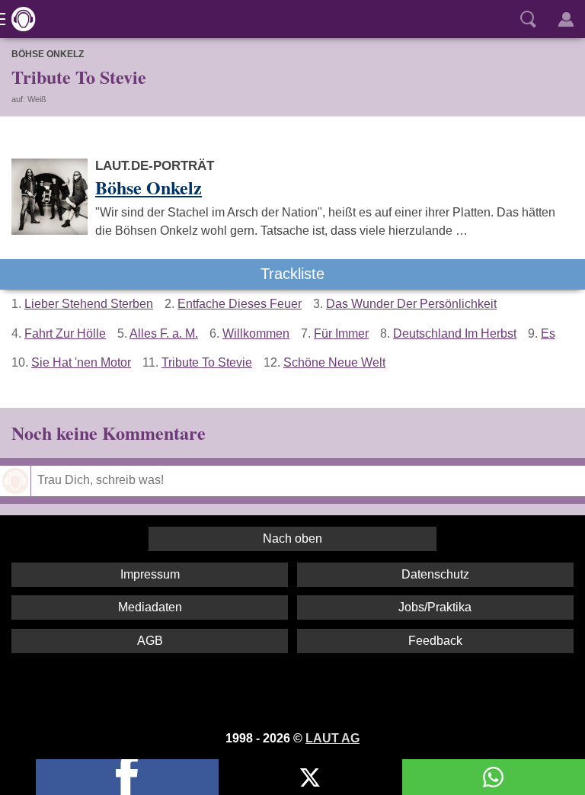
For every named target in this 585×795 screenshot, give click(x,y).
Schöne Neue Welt (334, 362)
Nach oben (292, 538)
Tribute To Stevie (206, 362)
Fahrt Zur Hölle (65, 333)
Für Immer (341, 333)
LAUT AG (332, 738)
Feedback (435, 640)
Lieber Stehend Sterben (88, 303)
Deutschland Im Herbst (454, 333)
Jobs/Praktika (435, 607)
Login (566, 19)
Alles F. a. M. (163, 333)
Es (548, 333)
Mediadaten (150, 607)
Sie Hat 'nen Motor (81, 362)
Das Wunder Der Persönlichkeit (411, 303)
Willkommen (255, 333)
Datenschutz (435, 574)
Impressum (150, 574)
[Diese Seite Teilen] (127, 777)
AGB (150, 640)
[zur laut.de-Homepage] (19, 19)
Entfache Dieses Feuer (239, 303)
